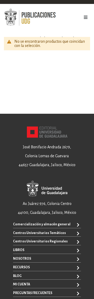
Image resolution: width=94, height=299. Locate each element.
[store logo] (30, 17)
